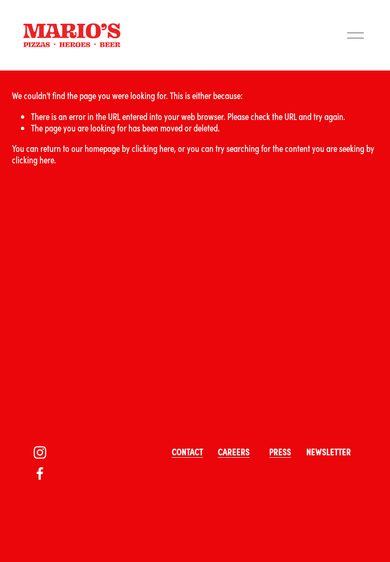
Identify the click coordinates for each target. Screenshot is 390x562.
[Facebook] (40, 473)
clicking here (153, 147)
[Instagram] (40, 452)
